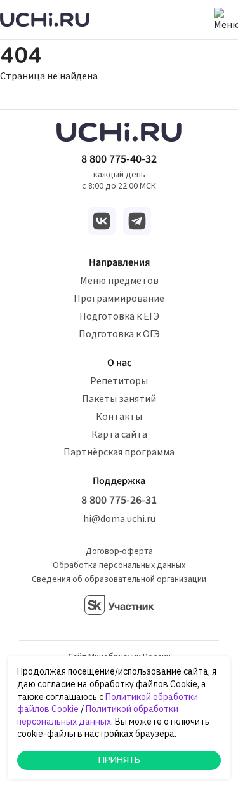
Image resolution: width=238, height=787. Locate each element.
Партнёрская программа (119, 452)
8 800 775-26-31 (119, 501)
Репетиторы (119, 381)
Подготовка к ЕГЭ (119, 316)
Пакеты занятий (119, 399)
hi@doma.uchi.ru (119, 519)
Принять (119, 760)
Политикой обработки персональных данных (97, 715)
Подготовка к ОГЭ (119, 334)
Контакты (119, 416)
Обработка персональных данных (119, 565)
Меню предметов (119, 280)
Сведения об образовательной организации (119, 579)
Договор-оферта (119, 551)
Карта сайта (119, 434)
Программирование (119, 298)
